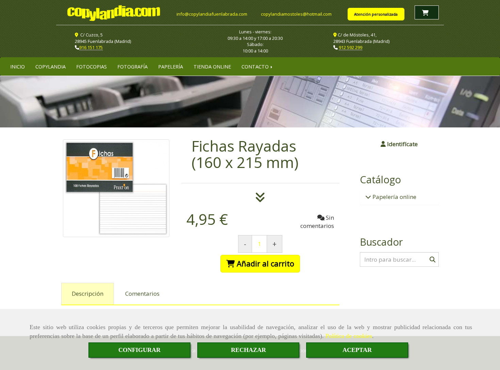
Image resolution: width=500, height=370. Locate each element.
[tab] (87, 294)
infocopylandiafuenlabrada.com (212, 14)
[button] (399, 144)
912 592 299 (350, 47)
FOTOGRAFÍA (132, 66)
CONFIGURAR (139, 349)
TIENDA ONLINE (212, 66)
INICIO (17, 66)
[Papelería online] (368, 197)
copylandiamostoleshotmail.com (296, 14)
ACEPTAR (357, 349)
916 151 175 (91, 47)
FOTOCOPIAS (91, 66)
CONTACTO (255, 66)
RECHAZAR (248, 349)
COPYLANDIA (50, 66)
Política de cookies (349, 336)
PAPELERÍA (170, 66)
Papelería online (393, 197)
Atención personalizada (376, 14)
